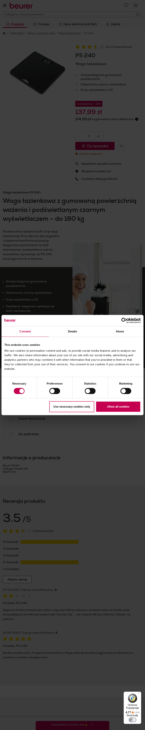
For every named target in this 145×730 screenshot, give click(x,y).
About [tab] (120, 331)
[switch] (54, 391)
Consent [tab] (25, 331)
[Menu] (139, 694)
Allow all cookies (118, 406)
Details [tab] (72, 331)
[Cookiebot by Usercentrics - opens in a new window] (124, 320)
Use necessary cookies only (71, 406)
